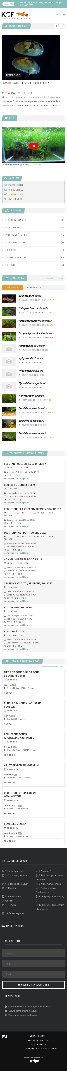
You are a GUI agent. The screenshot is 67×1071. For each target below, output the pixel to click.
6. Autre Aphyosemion (49, 884)
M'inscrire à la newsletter (33, 985)
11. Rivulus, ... (11, 905)
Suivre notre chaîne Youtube (23, 1010)
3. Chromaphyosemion (16, 875)
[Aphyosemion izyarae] (9, 361)
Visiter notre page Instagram (22, 1015)
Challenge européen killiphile (41, 1049)
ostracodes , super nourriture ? (31, 83)
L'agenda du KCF (15, 185)
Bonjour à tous (14, 631)
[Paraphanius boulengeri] (9, 348)
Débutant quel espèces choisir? (25, 464)
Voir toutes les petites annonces (49, 667)
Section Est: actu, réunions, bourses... (29, 583)
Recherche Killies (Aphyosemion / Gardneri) (32, 509)
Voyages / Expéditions (15, 257)
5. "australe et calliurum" (17, 884)
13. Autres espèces (14, 913)
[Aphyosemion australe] (9, 398)
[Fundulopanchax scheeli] (9, 436)
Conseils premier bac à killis (23, 559)
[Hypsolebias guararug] (9, 373)
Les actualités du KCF (15, 227)
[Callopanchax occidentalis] (9, 311)
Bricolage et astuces (15, 242)
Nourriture (13, 75)
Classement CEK (15, 199)
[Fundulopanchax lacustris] (9, 411)
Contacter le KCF (16, 190)
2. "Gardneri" (44, 871)
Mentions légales (39, 1036)
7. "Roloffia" (11, 888)
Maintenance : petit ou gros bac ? (26, 532)
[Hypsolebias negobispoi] (9, 386)
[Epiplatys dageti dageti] (9, 423)
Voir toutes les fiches (54, 278)
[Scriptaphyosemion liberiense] (9, 336)
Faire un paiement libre (38, 1040)
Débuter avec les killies (16, 220)
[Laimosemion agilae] (9, 298)
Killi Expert (10, 265)
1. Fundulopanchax (14, 871)
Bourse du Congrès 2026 (19, 485)
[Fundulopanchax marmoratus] (9, 323)
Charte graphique (39, 1044)
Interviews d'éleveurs (16, 235)
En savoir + (39, 5)
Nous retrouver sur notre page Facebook (29, 1006)
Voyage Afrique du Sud (18, 607)
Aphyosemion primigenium (21, 765)
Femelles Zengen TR (17, 823)
